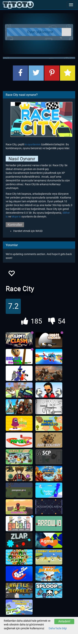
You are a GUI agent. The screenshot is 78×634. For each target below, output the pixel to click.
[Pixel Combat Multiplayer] (19, 590)
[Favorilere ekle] (11, 274)
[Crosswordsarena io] (48, 506)
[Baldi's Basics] (19, 356)
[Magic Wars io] (19, 373)
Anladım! (64, 621)
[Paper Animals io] (48, 423)
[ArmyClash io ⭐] (19, 339)
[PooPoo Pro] (19, 490)
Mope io (16, 216)
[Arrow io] (48, 523)
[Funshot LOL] (48, 490)
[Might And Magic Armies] (48, 473)
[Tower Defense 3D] (19, 473)
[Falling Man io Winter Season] (19, 423)
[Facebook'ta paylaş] (20, 73)
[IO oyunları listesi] (18, 4)
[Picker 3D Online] (19, 573)
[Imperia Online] (48, 373)
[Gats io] (19, 523)
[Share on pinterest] (51, 73)
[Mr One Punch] (48, 390)
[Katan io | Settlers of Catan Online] (19, 557)
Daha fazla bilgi (58, 628)
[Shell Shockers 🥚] (48, 339)
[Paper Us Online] (48, 406)
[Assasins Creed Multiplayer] (19, 406)
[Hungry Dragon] (48, 573)
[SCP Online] (48, 456)
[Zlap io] (19, 540)
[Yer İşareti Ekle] (67, 73)
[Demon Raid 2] (19, 456)
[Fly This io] (48, 356)
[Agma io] (48, 540)
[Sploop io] (48, 590)
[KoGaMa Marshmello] (19, 607)
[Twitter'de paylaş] (36, 73)
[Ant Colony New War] (48, 440)
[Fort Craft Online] (19, 390)
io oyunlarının (33, 144)
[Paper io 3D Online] (19, 440)
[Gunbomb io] (19, 506)
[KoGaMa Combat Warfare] (48, 557)
